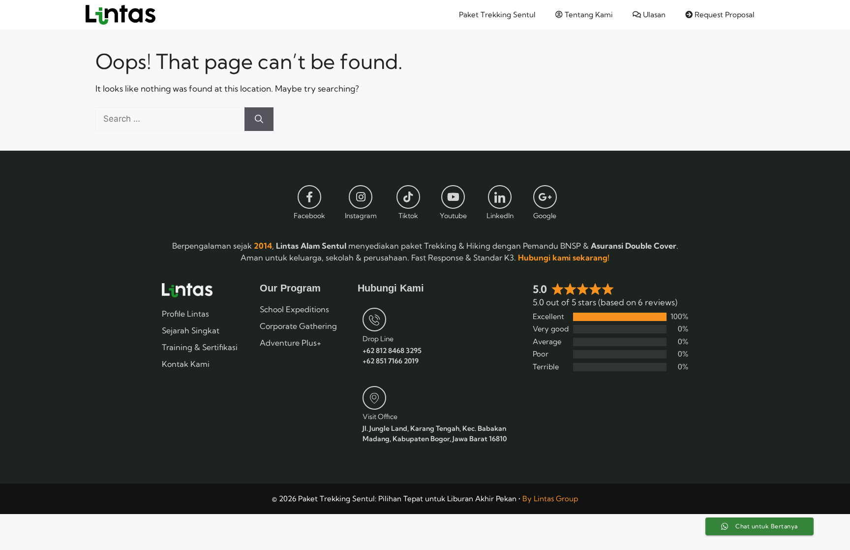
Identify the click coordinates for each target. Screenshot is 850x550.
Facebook (309, 215)
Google (544, 215)
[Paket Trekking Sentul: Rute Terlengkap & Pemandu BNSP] (120, 15)
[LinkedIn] (500, 197)
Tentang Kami (588, 14)
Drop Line (378, 338)
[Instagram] (360, 197)
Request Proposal (724, 14)
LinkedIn (500, 215)
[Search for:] (169, 118)
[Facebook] (309, 197)
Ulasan (653, 14)
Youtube (453, 215)
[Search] (258, 119)
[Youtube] (453, 197)
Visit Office (380, 416)
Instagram (361, 215)
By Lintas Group (550, 498)
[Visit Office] (374, 398)
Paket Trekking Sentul (497, 14)
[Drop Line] (374, 319)
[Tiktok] (408, 197)
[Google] (545, 197)
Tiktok (408, 215)
